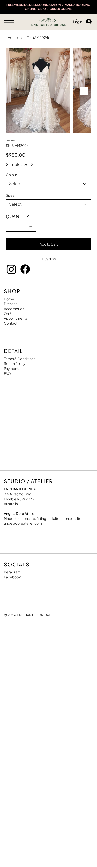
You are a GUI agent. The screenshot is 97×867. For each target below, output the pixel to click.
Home (9, 299)
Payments (12, 368)
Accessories (14, 308)
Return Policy (14, 363)
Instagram (12, 572)
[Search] (77, 21)
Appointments (15, 318)
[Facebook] (25, 269)
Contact (10, 323)
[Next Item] (84, 91)
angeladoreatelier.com (23, 523)
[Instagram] (11, 269)
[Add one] (31, 227)
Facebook (12, 577)
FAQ (7, 373)
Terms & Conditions (19, 358)
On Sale (10, 313)
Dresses (10, 303)
